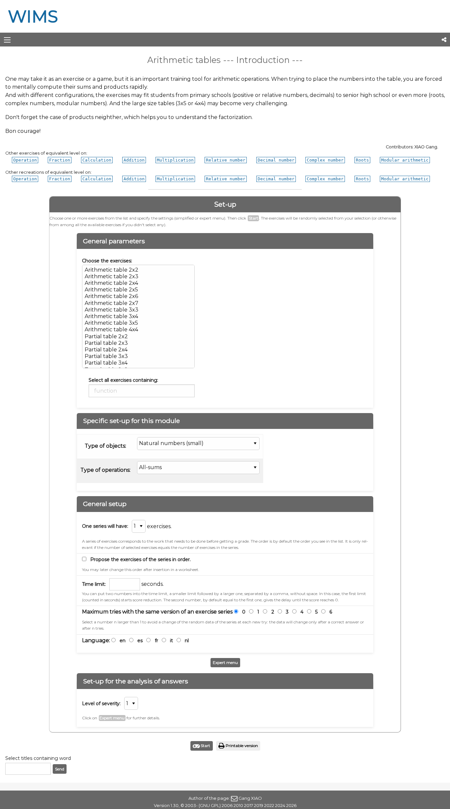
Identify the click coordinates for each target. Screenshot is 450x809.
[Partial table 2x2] (138, 336)
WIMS (33, 16)
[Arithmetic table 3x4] (138, 316)
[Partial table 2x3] (138, 343)
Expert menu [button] (225, 662)
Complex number (325, 160)
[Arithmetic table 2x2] (138, 270)
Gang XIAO (250, 798)
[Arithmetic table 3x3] (138, 310)
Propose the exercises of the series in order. (140, 559)
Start (253, 218)
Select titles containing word (38, 758)
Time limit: (94, 584)
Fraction (59, 160)
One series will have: (105, 526)
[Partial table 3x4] (138, 363)
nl (187, 641)
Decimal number (276, 160)
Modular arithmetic (405, 160)
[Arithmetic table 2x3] (138, 276)
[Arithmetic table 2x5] (138, 289)
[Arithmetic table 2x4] (138, 283)
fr (156, 641)
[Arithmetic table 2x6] (138, 296)
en (123, 641)
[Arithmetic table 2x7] (138, 303)
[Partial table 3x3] (138, 356)
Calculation (96, 160)
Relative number (225, 160)
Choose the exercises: (107, 261)
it (171, 641)
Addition (134, 160)
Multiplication (175, 160)
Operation (25, 160)
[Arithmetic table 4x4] (138, 329)
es (140, 641)
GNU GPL (209, 805)
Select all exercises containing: (123, 380)
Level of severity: (101, 703)
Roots (362, 160)
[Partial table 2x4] (138, 349)
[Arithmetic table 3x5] (138, 323)
